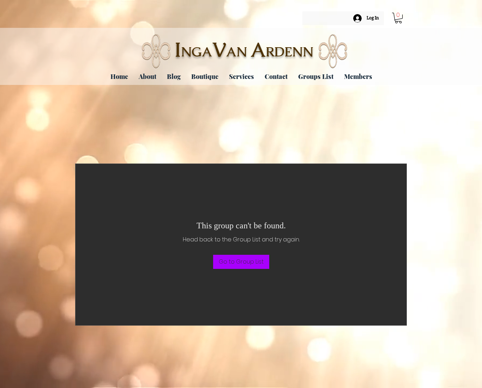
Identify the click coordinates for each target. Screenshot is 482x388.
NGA (196, 51)
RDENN (289, 51)
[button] (398, 18)
